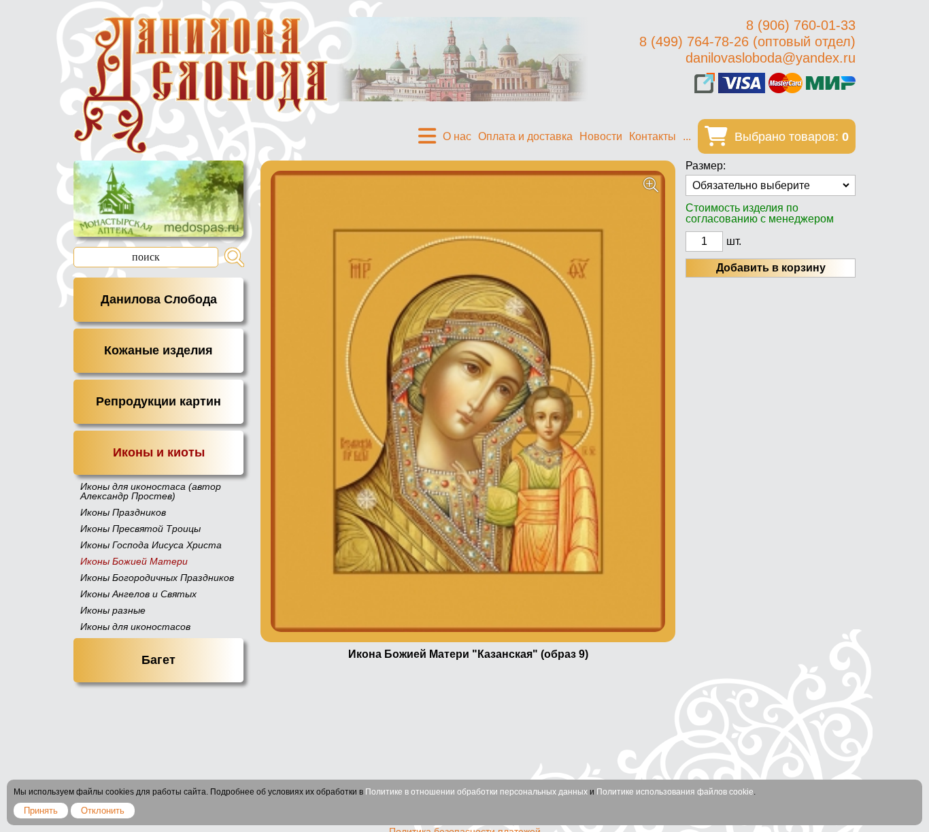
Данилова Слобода (159, 299)
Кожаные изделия (158, 350)
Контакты (652, 136)
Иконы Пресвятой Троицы (140, 528)
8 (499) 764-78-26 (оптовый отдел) (747, 41)
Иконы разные (113, 610)
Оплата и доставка (525, 136)
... (687, 136)
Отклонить (102, 810)
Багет (158, 660)
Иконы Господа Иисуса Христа (151, 545)
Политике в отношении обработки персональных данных (476, 792)
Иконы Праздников (123, 512)
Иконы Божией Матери (134, 561)
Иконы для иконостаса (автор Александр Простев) (150, 491)
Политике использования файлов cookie (675, 792)
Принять (41, 810)
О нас (457, 136)
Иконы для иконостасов (135, 626)
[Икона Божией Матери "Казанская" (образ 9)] (468, 401)
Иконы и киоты (159, 452)
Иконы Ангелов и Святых (138, 594)
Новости (600, 136)
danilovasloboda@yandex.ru (771, 57)
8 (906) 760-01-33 (801, 25)
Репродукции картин (158, 401)
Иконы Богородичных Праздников (157, 577)
